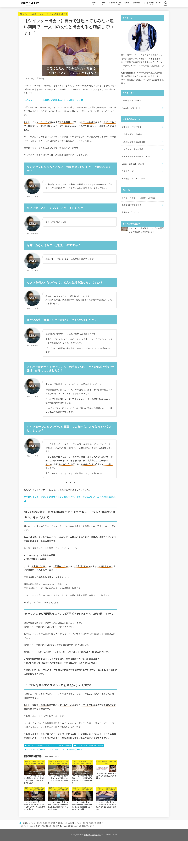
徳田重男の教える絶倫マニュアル (136, 156)
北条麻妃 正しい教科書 (132, 134)
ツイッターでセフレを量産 (119, 4)
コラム (103, 4)
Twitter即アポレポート (131, 101)
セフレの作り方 (32, 749)
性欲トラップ (127, 171)
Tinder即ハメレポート (131, 108)
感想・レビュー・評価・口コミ (53, 749)
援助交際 (72, 749)
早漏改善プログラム (130, 212)
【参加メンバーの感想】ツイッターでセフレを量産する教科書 (43, 14)
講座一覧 (136, 4)
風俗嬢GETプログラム (131, 205)
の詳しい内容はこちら (52, 100)
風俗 (80, 749)
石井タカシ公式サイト (92, 835)
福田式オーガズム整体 (131, 127)
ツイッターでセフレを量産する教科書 (89, 745)
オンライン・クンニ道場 (132, 149)
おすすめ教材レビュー (152, 4)
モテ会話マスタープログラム (134, 179)
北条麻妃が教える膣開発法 (133, 142)
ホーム (94, 4)
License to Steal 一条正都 (133, 164)
